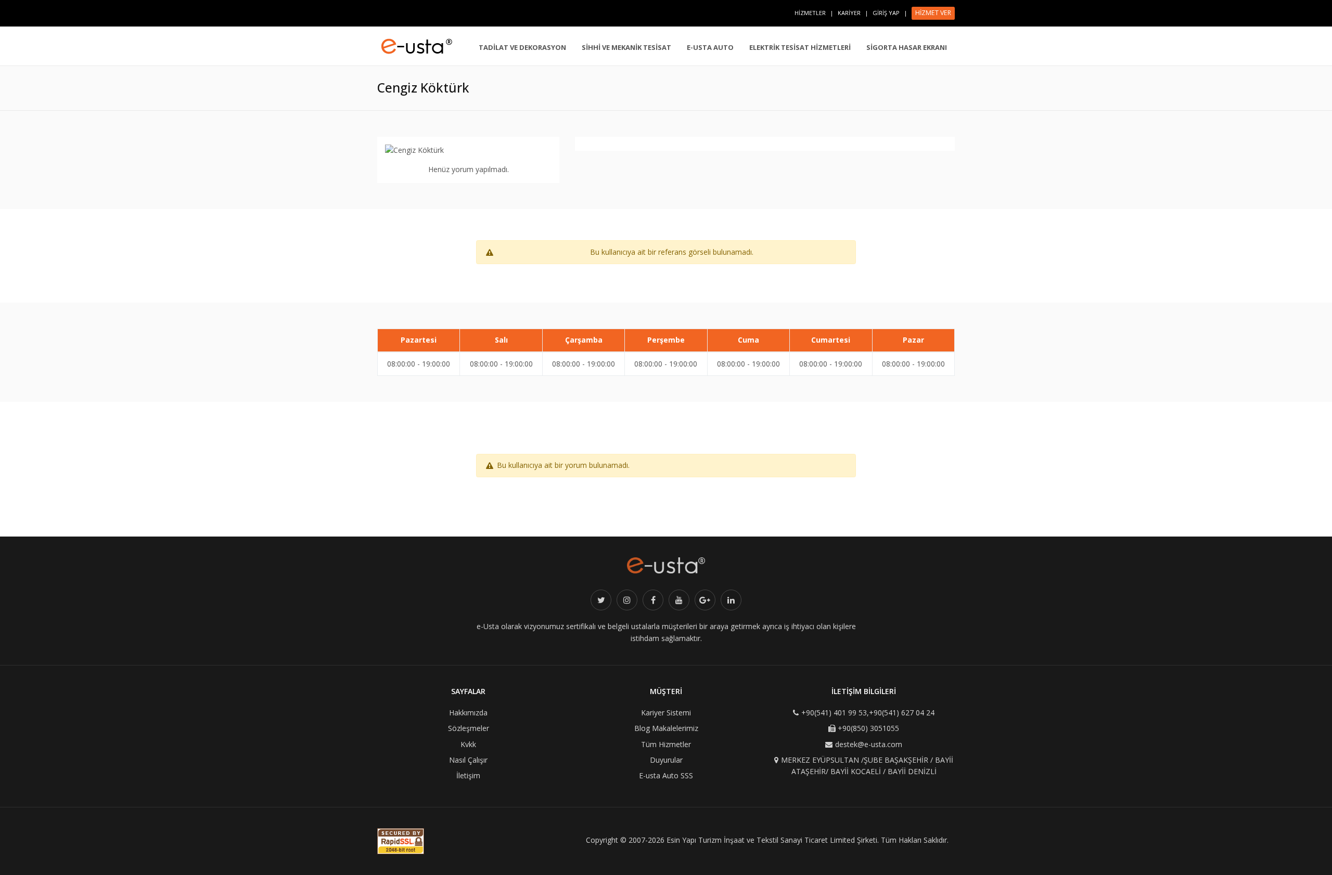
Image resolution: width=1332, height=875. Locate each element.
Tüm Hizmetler (666, 744)
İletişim (468, 775)
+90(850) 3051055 (868, 728)
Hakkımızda (468, 712)
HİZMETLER (810, 13)
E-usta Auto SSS (666, 775)
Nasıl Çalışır (468, 760)
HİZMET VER (933, 12)
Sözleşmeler (468, 728)
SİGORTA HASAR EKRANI (906, 47)
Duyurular (666, 760)
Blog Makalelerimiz (666, 728)
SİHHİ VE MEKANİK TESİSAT (626, 47)
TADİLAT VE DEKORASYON (522, 47)
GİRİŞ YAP (886, 13)
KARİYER (849, 13)
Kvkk (468, 744)
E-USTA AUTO (710, 47)
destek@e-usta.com (868, 744)
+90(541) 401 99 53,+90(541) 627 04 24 (867, 712)
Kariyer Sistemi (666, 712)
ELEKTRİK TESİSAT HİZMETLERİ (800, 47)
